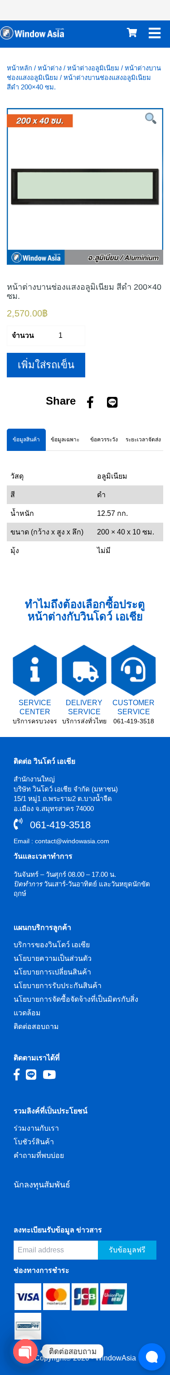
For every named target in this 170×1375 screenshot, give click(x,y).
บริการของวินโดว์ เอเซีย (52, 945)
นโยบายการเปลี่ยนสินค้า (52, 972)
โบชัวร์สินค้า (34, 1142)
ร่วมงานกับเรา (36, 1128)
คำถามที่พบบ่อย (39, 1155)
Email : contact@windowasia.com (61, 841)
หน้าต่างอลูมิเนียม (93, 68)
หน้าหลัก (19, 68)
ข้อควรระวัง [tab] (104, 439)
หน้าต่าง (50, 68)
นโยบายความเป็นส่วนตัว (53, 958)
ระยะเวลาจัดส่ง (143, 439)
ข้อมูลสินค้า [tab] (26, 439)
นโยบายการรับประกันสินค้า (58, 985)
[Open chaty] (25, 1351)
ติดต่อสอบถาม (36, 1026)
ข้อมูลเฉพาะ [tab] (65, 439)
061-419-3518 (133, 721)
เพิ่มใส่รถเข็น (46, 365)
